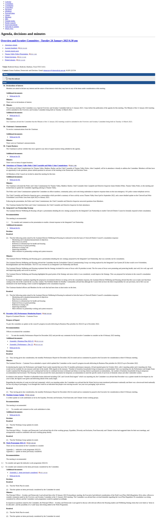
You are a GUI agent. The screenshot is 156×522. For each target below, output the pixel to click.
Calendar (8, 2)
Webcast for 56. (15, 96)
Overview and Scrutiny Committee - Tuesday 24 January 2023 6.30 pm (39, 40)
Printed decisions (15, 57)
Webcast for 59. (15, 156)
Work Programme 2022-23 (21, 443)
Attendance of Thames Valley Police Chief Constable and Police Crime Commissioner (41, 165)
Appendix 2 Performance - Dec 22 (26, 344)
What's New (9, 28)
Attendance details (11, 45)
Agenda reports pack (12, 51)
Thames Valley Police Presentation (21, 54)
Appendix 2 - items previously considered (28, 472)
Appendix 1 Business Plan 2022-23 (26, 341)
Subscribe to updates (12, 27)
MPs (6, 19)
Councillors (9, 7)
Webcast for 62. (15, 348)
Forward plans (10, 13)
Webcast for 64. (15, 476)
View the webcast (14, 79)
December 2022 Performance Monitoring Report (28, 313)
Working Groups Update (20, 395)
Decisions (8, 9)
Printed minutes (15, 60)
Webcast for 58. (15, 137)
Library (7, 15)
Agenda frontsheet (16, 48)
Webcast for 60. (15, 180)
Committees (9, 4)
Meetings (8, 17)
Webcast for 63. (15, 415)
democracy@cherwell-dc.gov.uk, (54, 70)
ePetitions (8, 11)
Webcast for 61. (15, 228)
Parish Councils (10, 23)
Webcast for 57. (15, 115)
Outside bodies (10, 21)
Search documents (11, 25)
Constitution (9, 5)
